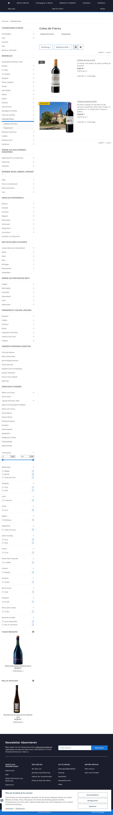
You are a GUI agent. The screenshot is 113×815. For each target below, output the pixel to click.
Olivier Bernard (7, 365)
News (60, 784)
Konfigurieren (93, 801)
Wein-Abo (11, 9)
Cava (3, 38)
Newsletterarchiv (64, 780)
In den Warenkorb (94, 90)
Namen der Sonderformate (42, 776)
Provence (5, 324)
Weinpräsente (7, 446)
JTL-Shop (101, 812)
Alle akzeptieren (93, 795)
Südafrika (5, 166)
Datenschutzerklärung (44, 747)
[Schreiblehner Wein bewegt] (8, 3)
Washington (6, 288)
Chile (4, 300)
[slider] (2, 460)
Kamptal (5, 208)
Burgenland (6, 228)
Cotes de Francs (8, 119)
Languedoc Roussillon (10, 332)
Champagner (6, 34)
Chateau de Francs (47, 34)
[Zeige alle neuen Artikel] (33, 681)
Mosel (4, 252)
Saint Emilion (6, 107)
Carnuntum (6, 232)
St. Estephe (6, 74)
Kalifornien (6, 162)
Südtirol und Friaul (9, 336)
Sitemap (61, 773)
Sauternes (5, 144)
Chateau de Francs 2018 (86, 60)
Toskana (5, 341)
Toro (3, 192)
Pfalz (3, 260)
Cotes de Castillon (8, 115)
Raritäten (5, 425)
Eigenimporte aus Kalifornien (12, 158)
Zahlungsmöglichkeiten (66, 769)
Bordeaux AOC (7, 140)
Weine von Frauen (8, 409)
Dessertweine (7, 413)
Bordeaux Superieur (9, 132)
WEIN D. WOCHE (23, 3)
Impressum (9, 808)
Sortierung (45, 47)
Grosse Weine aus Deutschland (13, 248)
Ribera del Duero (8, 188)
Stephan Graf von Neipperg (12, 369)
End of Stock (6, 397)
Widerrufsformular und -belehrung (14, 779)
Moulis (4, 99)
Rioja (3, 180)
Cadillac (5, 136)
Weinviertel (6, 220)
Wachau (5, 204)
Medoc (4, 94)
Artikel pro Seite (62, 47)
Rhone (4, 328)
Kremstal (5, 212)
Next (29, 656)
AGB (6, 774)
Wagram (5, 216)
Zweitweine (6, 433)
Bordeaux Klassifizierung (41, 773)
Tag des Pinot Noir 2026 (10, 401)
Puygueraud (65, 34)
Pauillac (5, 66)
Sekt (3, 46)
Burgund (5, 316)
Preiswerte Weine (8, 421)
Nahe (4, 256)
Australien (5, 292)
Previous (7, 656)
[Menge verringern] (79, 83)
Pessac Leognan (7, 82)
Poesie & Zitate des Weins (41, 780)
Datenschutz (20, 808)
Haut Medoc (6, 90)
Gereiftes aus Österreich (11, 236)
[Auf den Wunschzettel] (69, 62)
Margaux (5, 78)
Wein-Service (89, 769)
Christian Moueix (8, 352)
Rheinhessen (6, 268)
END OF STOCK (57, 9)
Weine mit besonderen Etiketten (14, 405)
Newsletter (62, 776)
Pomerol (5, 103)
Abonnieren (99, 748)
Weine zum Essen (8, 392)
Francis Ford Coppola (9, 377)
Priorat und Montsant (10, 184)
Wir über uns (36, 769)
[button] (75, 47)
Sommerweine (7, 429)
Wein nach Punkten (92, 773)
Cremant (5, 42)
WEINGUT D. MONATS (68, 3)
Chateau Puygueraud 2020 (87, 101)
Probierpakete (7, 442)
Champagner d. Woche (44, 3)
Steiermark (6, 224)
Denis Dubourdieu (8, 356)
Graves (4, 86)
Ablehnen (92, 806)
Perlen (102, 9)
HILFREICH (101, 3)
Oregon (4, 284)
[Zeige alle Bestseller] (33, 632)
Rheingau (5, 264)
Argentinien (6, 304)
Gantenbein (6, 272)
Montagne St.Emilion (9, 111)
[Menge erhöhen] (109, 83)
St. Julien (5, 70)
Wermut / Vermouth (9, 50)
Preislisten (86, 3)
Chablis (4, 320)
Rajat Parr (5, 381)
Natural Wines (7, 417)
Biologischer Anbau (9, 437)
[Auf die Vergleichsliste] (64, 62)
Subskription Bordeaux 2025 (12, 62)
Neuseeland (6, 296)
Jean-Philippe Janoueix (10, 360)
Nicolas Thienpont (8, 373)
